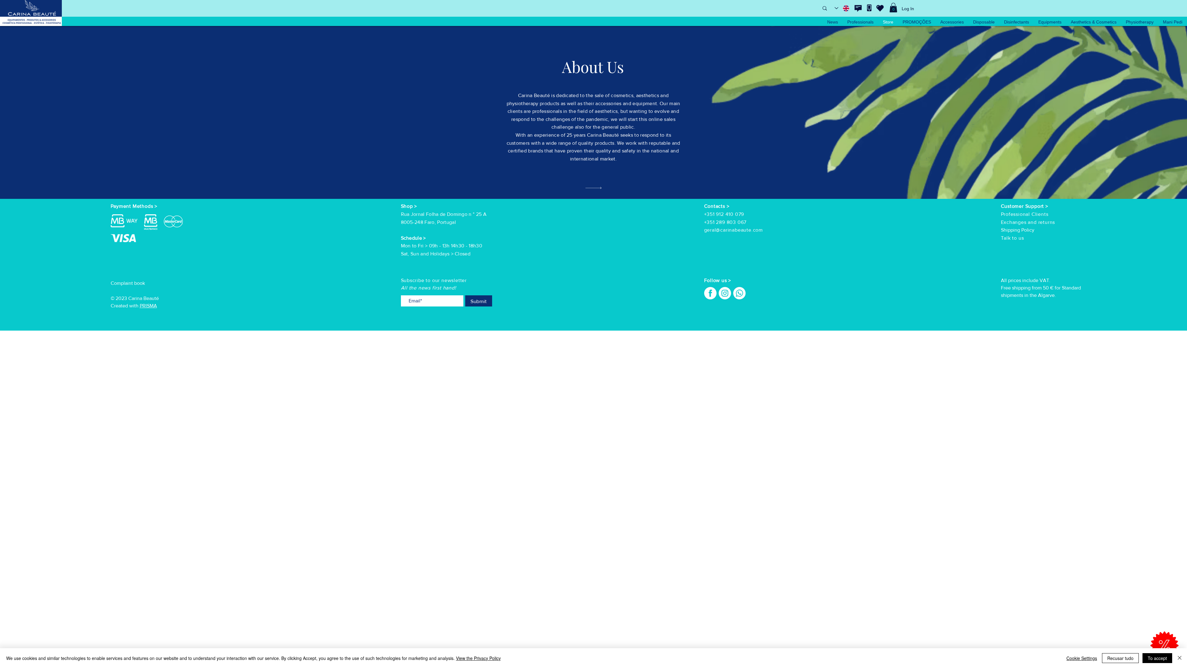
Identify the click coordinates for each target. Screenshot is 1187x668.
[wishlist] (880, 8)
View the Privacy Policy (478, 658)
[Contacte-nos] (858, 8)
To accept (1157, 658)
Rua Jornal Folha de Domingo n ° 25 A (444, 214)
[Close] (1179, 658)
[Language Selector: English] (842, 8)
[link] (893, 7)
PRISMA (148, 305)
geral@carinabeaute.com (733, 230)
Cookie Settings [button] (1081, 658)
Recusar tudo (1120, 658)
